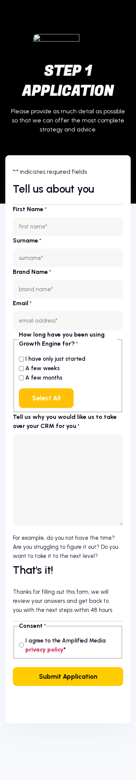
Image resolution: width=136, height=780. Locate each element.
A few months (43, 377)
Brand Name (32, 271)
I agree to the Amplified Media (65, 645)
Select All (46, 398)
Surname (27, 240)
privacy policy (44, 649)
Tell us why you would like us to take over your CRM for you (65, 421)
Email (22, 303)
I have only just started (55, 358)
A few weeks (42, 368)
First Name (30, 209)
